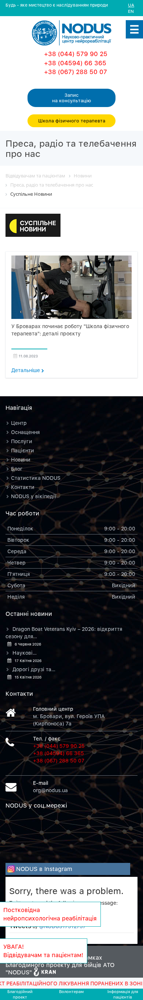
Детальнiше (26, 370)
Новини (20, 459)
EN (131, 11)
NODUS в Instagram (44, 868)
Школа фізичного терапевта (71, 121)
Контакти (22, 487)
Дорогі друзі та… (33, 669)
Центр (19, 423)
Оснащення (25, 432)
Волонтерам (71, 991)
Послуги (21, 441)
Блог (17, 469)
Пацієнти (22, 450)
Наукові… (24, 653)
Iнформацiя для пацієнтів (122, 994)
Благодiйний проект (20, 994)
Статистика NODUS (35, 478)
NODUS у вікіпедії (33, 496)
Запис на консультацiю (71, 97)
